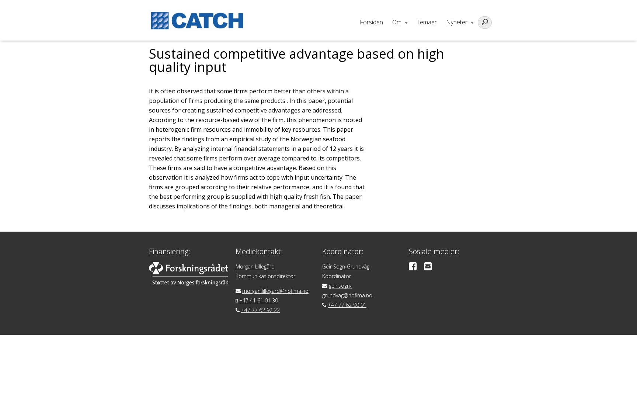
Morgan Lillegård (255, 266)
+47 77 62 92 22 (260, 310)
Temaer (427, 22)
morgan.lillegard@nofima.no (275, 290)
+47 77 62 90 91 (347, 304)
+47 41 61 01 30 (258, 300)
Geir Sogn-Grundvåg (345, 266)
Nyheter (456, 22)
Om (396, 22)
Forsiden (371, 22)
